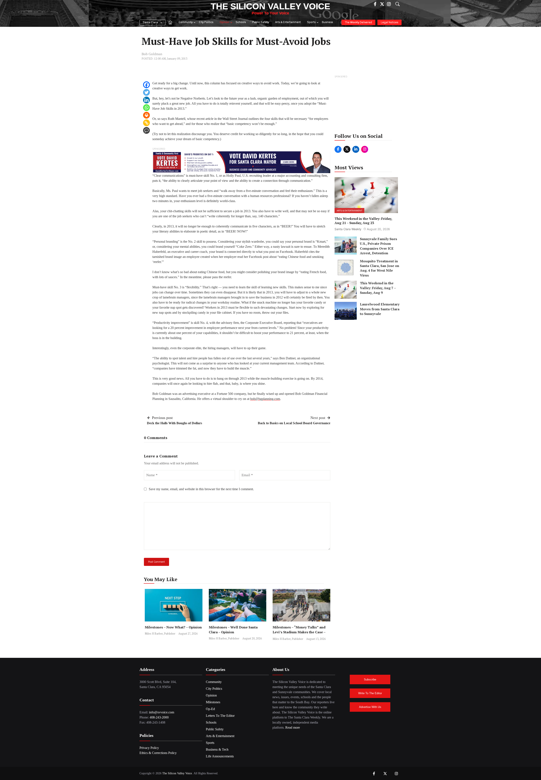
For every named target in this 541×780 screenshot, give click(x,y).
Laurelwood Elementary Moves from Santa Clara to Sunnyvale (379, 309)
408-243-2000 (159, 717)
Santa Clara (150, 22)
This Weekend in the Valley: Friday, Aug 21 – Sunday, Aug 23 (363, 220)
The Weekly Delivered (358, 22)
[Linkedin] (146, 100)
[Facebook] (146, 84)
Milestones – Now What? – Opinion (173, 627)
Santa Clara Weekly (348, 229)
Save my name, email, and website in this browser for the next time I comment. (201, 489)
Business (327, 22)
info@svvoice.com (161, 712)
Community (186, 22)
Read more (292, 727)
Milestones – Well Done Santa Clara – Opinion (233, 629)
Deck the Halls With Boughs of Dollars (174, 423)
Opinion (224, 22)
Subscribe (370, 679)
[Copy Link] (146, 122)
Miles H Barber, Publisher (160, 633)
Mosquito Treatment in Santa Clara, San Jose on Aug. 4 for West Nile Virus (379, 268)
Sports (311, 22)
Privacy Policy (149, 748)
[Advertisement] (367, 105)
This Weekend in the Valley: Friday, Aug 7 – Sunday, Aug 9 (378, 288)
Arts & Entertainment (288, 22)
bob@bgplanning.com (265, 399)
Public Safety (260, 22)
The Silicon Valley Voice (270, 6)
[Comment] (146, 130)
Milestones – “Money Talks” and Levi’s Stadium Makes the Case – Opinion (299, 632)
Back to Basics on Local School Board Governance (294, 423)
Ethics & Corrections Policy (158, 753)
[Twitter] (146, 92)
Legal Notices (389, 22)
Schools (241, 22)
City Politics (206, 22)
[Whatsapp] (146, 107)
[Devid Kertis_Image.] (241, 162)
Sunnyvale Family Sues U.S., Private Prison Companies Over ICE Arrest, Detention (378, 246)
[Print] (146, 115)
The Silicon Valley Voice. (177, 773)
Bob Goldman (152, 54)
